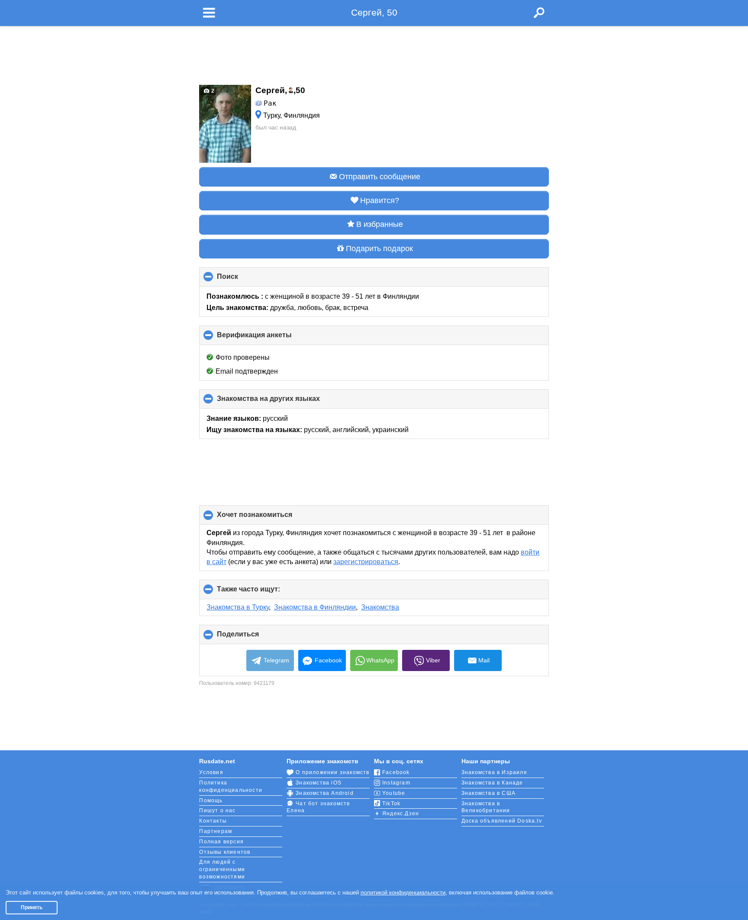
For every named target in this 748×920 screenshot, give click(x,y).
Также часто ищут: (263, 592)
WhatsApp (380, 660)
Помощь (210, 800)
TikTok (391, 804)
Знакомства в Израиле (494, 772)
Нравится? (379, 200)
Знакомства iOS (319, 783)
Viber (433, 660)
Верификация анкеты (269, 338)
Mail (484, 660)
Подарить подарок (379, 248)
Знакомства (380, 607)
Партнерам (215, 831)
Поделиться (252, 637)
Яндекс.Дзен (400, 813)
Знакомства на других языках (283, 402)
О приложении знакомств (332, 772)
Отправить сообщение (379, 176)
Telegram (276, 660)
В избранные (379, 224)
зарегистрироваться (365, 561)
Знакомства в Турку (237, 607)
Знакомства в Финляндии (315, 607)
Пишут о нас (217, 810)
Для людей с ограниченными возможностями (222, 869)
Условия (211, 772)
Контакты (213, 821)
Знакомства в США (488, 793)
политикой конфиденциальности (403, 892)
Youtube (393, 793)
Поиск (242, 280)
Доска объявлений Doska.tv (501, 821)
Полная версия (221, 842)
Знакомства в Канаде (492, 783)
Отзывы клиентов (224, 852)
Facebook (328, 660)
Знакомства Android (325, 793)
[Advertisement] (374, 52)
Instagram (396, 783)
